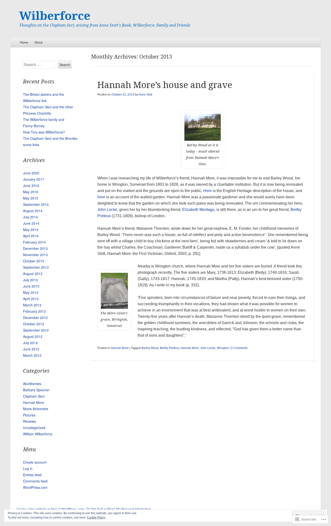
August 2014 (32, 210)
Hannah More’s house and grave (164, 85)
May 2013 (30, 292)
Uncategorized (34, 427)
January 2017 (33, 179)
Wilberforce (54, 16)
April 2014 (31, 235)
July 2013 (30, 279)
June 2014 (31, 223)
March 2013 (32, 305)
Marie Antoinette (35, 408)
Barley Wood (150, 348)
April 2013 (31, 298)
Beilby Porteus (169, 348)
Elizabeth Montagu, (198, 209)
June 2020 (31, 172)
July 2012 (30, 342)
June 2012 (31, 349)
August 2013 (32, 273)
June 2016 (31, 185)
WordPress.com (35, 487)
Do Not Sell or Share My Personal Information (119, 509)
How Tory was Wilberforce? (44, 132)
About (38, 42)
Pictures (29, 415)
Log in (27, 468)
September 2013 (36, 267)
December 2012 (35, 317)
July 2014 (30, 217)
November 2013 (35, 254)
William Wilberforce (37, 433)
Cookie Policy (96, 517)
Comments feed (35, 481)
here (101, 197)
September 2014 (36, 204)
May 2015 (30, 198)
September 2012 (36, 330)
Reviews (29, 421)
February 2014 (34, 242)
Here (207, 191)
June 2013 (31, 286)
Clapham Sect (34, 396)
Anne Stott (145, 94)
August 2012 (32, 336)
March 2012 (32, 355)
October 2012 (33, 323)
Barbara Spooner (36, 389)
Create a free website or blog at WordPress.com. (51, 509)
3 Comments (239, 348)
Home (24, 42)
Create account (35, 462)
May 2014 (30, 229)
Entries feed (32, 474)
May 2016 (30, 191)
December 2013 (35, 248)
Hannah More (119, 348)
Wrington (223, 348)
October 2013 (33, 261)
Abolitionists (32, 383)
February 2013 (34, 311)
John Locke (107, 209)
